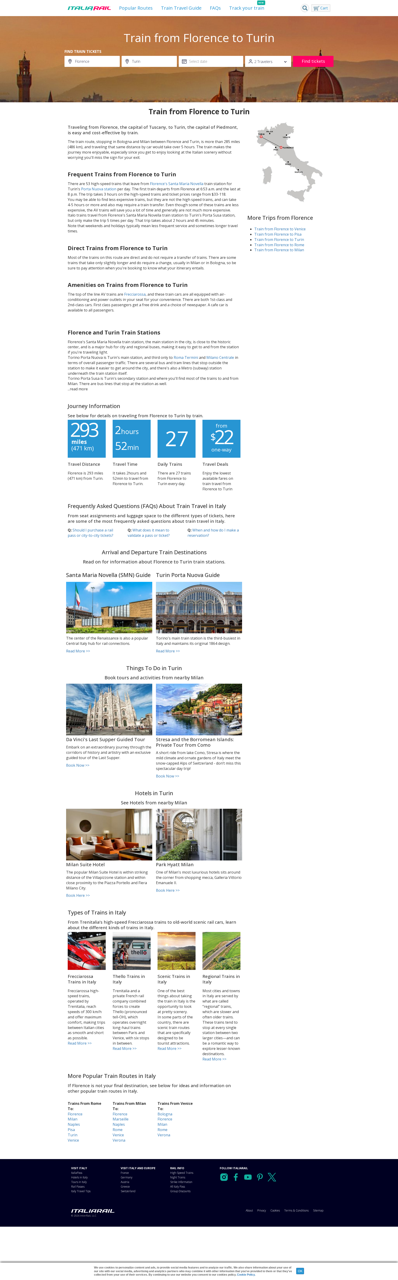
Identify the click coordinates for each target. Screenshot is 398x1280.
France (125, 1173)
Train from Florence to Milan (279, 249)
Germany (126, 1177)
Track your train (246, 8)
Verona (119, 1140)
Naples (74, 1124)
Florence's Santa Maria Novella (176, 183)
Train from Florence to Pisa (277, 234)
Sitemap (318, 1210)
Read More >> (78, 651)
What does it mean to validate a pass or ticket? (149, 533)
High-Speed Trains (181, 1173)
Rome (118, 1129)
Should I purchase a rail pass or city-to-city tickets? (90, 533)
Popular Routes (136, 8)
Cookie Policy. (246, 1274)
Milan (72, 1119)
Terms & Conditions (296, 1210)
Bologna (165, 1114)
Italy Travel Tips (81, 1191)
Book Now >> (77, 765)
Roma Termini (186, 357)
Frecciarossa (135, 294)
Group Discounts (180, 1191)
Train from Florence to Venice (280, 228)
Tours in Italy (79, 1182)
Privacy (261, 1210)
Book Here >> (78, 895)
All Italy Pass (177, 1187)
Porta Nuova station (98, 188)
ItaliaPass (76, 1173)
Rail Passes (78, 1187)
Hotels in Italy (79, 1177)
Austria (125, 1182)
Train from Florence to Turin (279, 239)
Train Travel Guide (181, 8)
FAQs (215, 8)
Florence (75, 1114)
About (249, 1210)
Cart (324, 8)
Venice (73, 1140)
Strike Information (181, 1182)
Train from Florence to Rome (279, 244)
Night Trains (177, 1177)
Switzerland (128, 1191)
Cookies (275, 1210)
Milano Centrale (220, 357)
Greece (125, 1187)
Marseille (121, 1119)
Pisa (71, 1129)
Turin (72, 1134)
